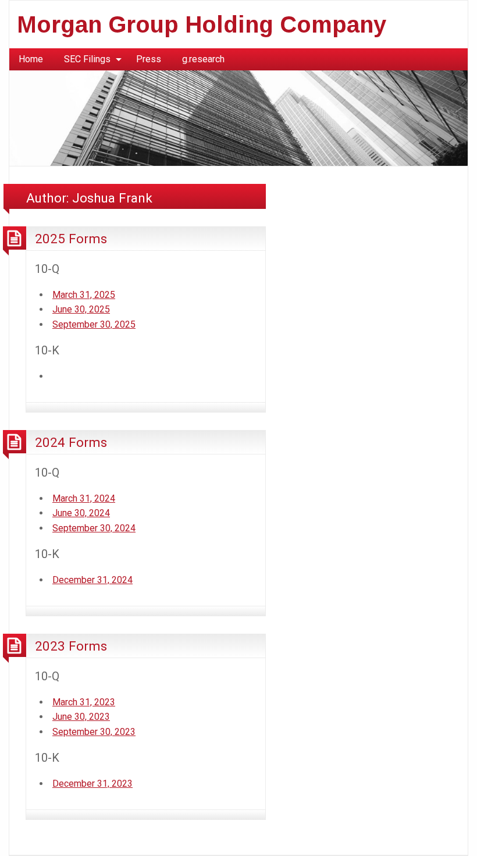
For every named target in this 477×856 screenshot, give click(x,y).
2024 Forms (71, 442)
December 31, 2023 (92, 783)
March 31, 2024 (83, 498)
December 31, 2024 (92, 579)
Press (148, 59)
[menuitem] (30, 59)
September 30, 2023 (94, 731)
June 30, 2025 (81, 309)
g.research (203, 59)
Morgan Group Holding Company (201, 24)
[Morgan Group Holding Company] (238, 117)
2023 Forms (71, 645)
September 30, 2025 (94, 324)
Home (31, 59)
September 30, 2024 (94, 528)
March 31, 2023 (83, 702)
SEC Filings (87, 59)
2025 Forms (71, 238)
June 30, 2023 (81, 716)
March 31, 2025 (83, 294)
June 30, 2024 (81, 512)
